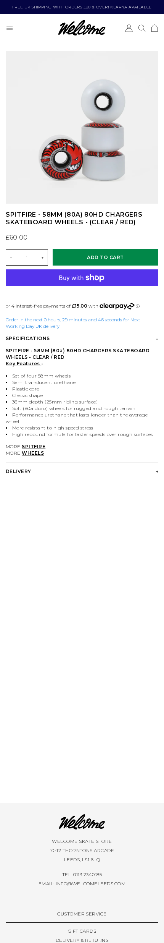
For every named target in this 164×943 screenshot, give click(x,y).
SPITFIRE (33, 446)
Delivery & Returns (82, 940)
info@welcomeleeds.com (90, 883)
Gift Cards (82, 931)
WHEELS (33, 453)
